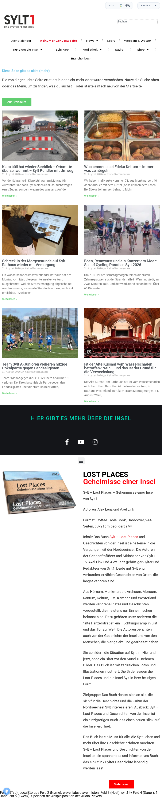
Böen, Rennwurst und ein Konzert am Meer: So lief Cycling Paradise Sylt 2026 (120, 263)
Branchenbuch (81, 58)
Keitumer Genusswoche (58, 40)
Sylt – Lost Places (123, 537)
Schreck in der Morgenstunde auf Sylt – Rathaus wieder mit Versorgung (35, 263)
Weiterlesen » (9, 195)
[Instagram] (95, 442)
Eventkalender (21, 40)
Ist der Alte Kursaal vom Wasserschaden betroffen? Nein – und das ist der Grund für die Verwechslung (120, 368)
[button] (81, 460)
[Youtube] (81, 442)
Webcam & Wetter (137, 40)
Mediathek (90, 49)
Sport (111, 40)
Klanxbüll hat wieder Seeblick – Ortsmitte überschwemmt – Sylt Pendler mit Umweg (37, 168)
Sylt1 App (62, 49)
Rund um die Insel (25, 49)
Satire (119, 49)
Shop (141, 49)
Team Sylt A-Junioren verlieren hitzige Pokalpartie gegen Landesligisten (34, 366)
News (90, 40)
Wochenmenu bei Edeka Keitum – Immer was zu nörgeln (118, 168)
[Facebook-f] (67, 442)
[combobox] (137, 21)
